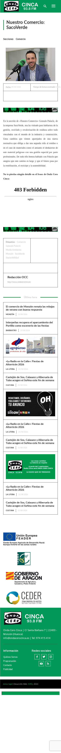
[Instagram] (50, 656)
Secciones (8, 39)
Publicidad (8, 669)
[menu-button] (53, 6)
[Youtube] (41, 663)
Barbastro (11, 330)
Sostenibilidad (12, 258)
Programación (9, 661)
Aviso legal (7, 684)
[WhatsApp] (34, 96)
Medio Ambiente (13, 250)
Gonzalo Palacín (13, 246)
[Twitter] (27, 96)
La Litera (10, 369)
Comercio (21, 39)
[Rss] (48, 663)
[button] (45, 6)
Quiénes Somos (10, 657)
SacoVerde (20, 254)
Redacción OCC (17, 277)
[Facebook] (19, 96)
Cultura (10, 385)
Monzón (9, 254)
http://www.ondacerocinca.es (19, 282)
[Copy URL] (42, 96)
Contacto (7, 665)
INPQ (30, 684)
